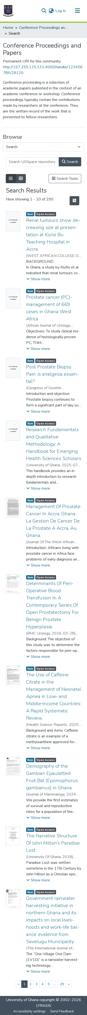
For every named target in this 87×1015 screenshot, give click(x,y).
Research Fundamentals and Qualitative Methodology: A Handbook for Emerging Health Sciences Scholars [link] (53, 444)
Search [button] (72, 161)
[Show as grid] (21, 178)
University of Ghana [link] (22, 1000)
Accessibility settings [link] (29, 1011)
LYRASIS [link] (43, 1005)
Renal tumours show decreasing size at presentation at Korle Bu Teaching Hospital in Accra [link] (53, 234)
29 (62, 984)
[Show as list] (11, 178)
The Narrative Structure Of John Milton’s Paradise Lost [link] (53, 843)
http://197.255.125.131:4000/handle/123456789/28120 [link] (43, 69)
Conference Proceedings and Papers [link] (43, 27)
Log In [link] (60, 10)
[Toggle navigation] (77, 10)
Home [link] (8, 27)
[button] (8, 11)
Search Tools (67, 178)
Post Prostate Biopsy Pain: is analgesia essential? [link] (52, 374)
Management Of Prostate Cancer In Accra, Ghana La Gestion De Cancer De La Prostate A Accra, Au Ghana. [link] (53, 521)
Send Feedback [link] (62, 1011)
